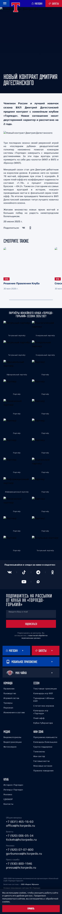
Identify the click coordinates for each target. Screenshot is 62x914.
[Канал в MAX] (38, 582)
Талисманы (39, 751)
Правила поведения (43, 770)
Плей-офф (38, 718)
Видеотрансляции (12, 742)
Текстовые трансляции (45, 688)
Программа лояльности (45, 737)
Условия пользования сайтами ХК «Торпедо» (21, 888)
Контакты (8, 804)
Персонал (8, 707)
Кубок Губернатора (43, 723)
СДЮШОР (8, 799)
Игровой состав (11, 698)
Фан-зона (38, 732)
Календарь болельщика (45, 742)
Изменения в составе (14, 712)
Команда (7, 683)
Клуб (6, 779)
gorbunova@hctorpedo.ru (24, 853)
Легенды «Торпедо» (13, 789)
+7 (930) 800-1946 (19, 863)
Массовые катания (42, 766)
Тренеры (7, 703)
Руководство (9, 693)
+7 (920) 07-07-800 (19, 849)
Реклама (7, 794)
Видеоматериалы (12, 737)
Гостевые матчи (41, 761)
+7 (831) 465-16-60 (19, 821)
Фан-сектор (39, 756)
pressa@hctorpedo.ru (21, 867)
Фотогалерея (9, 747)
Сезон (36, 683)
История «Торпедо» (13, 785)
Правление (9, 688)
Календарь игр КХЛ (43, 693)
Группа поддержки (42, 747)
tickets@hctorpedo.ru (21, 839)
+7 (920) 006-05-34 (19, 835)
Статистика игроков (43, 706)
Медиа (6, 732)
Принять (31, 908)
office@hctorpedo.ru (20, 825)
